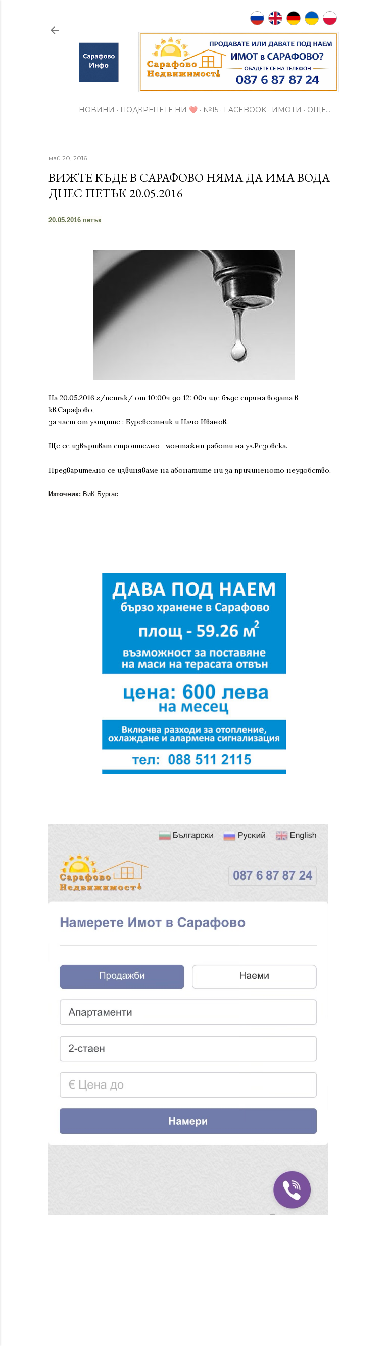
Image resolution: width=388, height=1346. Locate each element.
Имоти (287, 109)
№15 (210, 109)
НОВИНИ (97, 109)
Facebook (245, 109)
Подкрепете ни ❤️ (159, 109)
